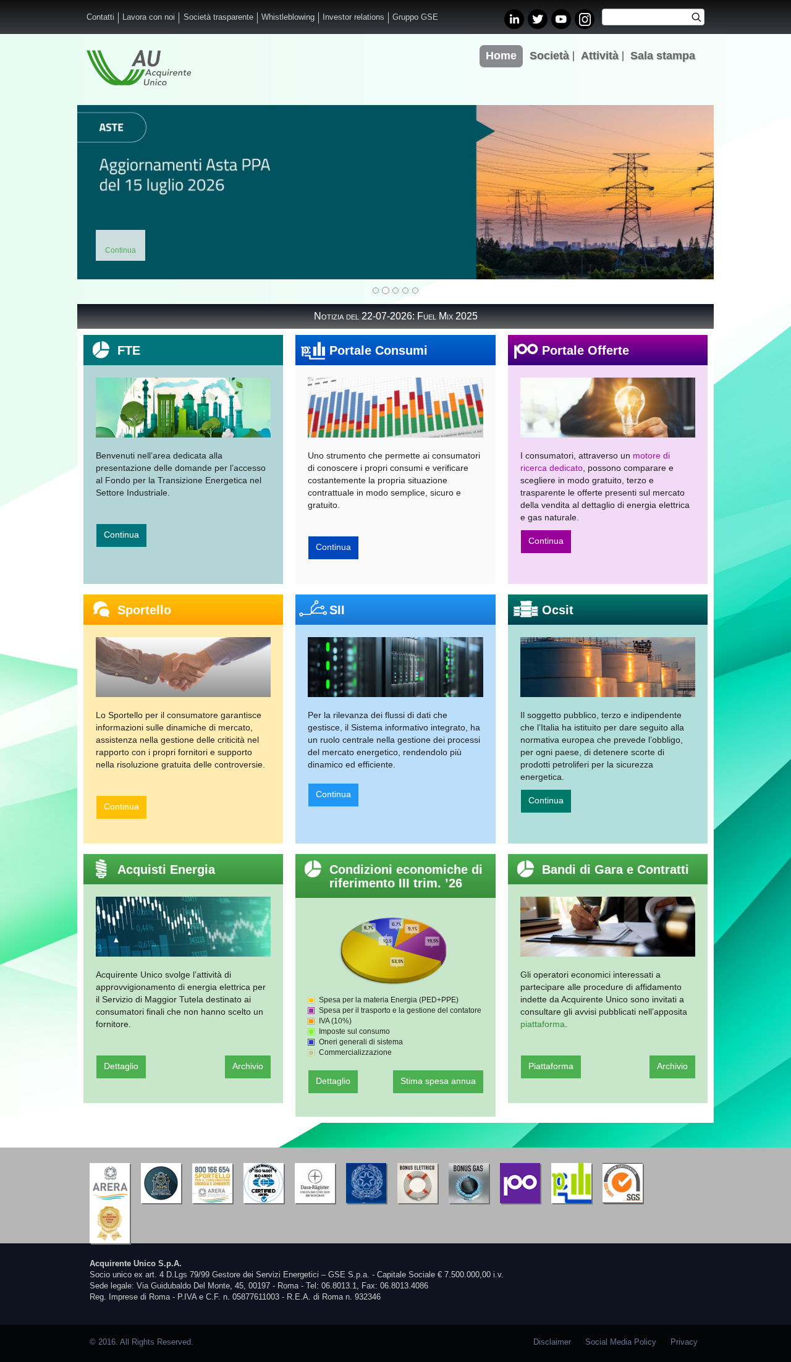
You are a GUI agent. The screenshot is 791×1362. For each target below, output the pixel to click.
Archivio (247, 1066)
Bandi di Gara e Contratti (615, 869)
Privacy (684, 1342)
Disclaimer (552, 1342)
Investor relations (353, 17)
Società (549, 55)
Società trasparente (218, 17)
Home (501, 55)
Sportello (144, 610)
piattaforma (542, 1024)
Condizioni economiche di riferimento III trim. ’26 (406, 876)
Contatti (100, 17)
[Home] (139, 67)
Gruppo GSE (415, 17)
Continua (121, 534)
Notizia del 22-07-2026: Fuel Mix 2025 (396, 316)
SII (337, 610)
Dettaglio (121, 1066)
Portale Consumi (378, 350)
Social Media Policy (620, 1342)
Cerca (700, 18)
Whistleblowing (288, 17)
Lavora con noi (148, 17)
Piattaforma (550, 1066)
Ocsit (557, 610)
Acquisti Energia (166, 869)
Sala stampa (662, 55)
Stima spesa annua (438, 1081)
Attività (600, 55)
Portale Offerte (585, 350)
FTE (128, 350)
